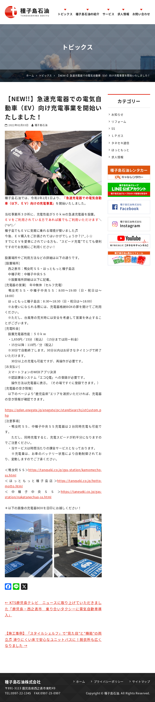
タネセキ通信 (120, 143)
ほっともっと (120, 150)
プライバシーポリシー (109, 681)
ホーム (80, 681)
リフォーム (118, 121)
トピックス (65, 14)
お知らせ (117, 114)
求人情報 (123, 14)
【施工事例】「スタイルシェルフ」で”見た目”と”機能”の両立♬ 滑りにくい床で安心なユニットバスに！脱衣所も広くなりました (53, 639)
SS (113, 129)
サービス (108, 14)
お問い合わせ (141, 14)
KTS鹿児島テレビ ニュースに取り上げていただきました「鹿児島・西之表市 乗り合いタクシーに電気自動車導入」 (53, 608)
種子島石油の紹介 (87, 14)
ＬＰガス (117, 136)
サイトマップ (141, 681)
